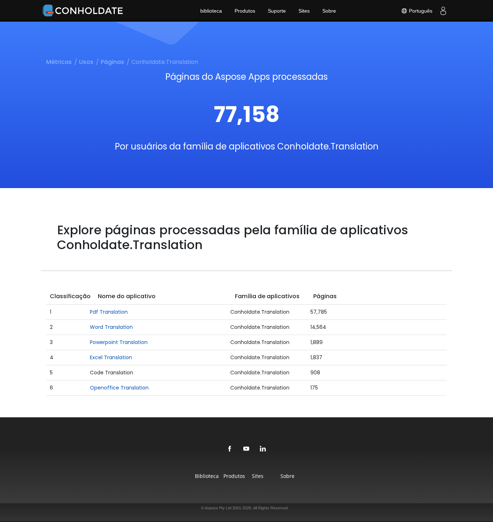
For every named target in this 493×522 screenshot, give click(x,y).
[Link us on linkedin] (263, 449)
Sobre (329, 11)
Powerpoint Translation (119, 342)
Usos (86, 62)
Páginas (112, 62)
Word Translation (111, 327)
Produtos (245, 11)
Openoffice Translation (119, 387)
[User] (443, 11)
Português (419, 11)
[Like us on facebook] (230, 449)
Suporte (277, 11)
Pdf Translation (109, 312)
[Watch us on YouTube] (246, 449)
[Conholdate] (84, 11)
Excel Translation (111, 357)
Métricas (59, 62)
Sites (304, 11)
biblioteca (211, 11)
